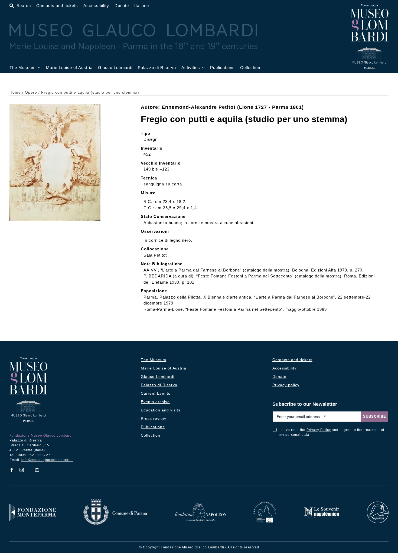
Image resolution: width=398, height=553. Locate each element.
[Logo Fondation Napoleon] (200, 505)
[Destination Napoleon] (264, 503)
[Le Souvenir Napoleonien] (321, 508)
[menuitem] (141, 6)
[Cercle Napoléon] (378, 503)
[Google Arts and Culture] (37, 470)
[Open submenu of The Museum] (38, 68)
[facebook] (11, 470)
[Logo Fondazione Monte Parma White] (32, 505)
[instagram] (21, 470)
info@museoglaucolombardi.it (47, 460)
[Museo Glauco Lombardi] (370, 6)
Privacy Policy (318, 430)
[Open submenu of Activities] (202, 68)
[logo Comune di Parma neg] (115, 501)
